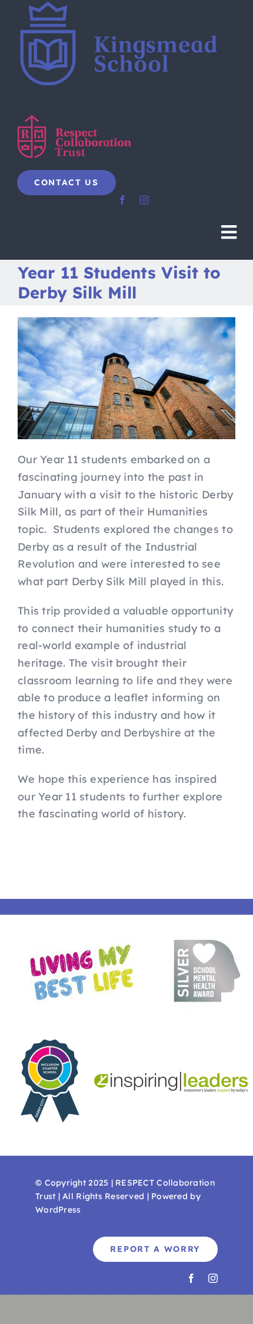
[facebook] (122, 200)
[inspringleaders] (171, 1077)
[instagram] (144, 200)
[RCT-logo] (76, 119)
